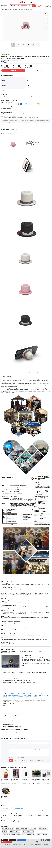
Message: (6, 749)
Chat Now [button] (39, 70)
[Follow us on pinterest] (49, 839)
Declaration (39, 844)
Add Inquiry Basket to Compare (26, 49)
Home (2, 9)
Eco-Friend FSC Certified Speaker (7, 813)
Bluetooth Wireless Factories (7, 828)
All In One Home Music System (19, 815)
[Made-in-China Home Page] (26, 2)
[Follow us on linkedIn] (37, 841)
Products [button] (13, 5)
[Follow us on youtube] (47, 839)
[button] (2, 2)
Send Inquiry (13, 70)
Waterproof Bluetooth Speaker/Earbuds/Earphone (26, 696)
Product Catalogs (19, 808)
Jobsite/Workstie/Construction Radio (38, 695)
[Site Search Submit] (34, 5)
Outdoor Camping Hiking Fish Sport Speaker (12, 695)
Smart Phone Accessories (32, 693)
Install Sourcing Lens (7, 841)
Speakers (3, 815)
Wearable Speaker (29, 810)
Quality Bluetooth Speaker (15, 831)
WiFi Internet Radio (26, 695)
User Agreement (33, 844)
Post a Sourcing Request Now (36, 760)
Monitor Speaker (32, 828)
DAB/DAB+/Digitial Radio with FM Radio (18, 693)
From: (7, 743)
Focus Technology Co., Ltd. (17, 844)
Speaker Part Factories (43, 828)
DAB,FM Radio (29, 813)
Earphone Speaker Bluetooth (28, 831)
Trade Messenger (21, 839)
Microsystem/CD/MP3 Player (30, 698)
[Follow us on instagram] (45, 839)
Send (11, 760)
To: (7, 746)
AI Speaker (16, 810)
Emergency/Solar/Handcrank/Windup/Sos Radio (13, 698)
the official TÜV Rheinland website (38, 651)
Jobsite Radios (41, 813)
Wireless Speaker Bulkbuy (42, 834)
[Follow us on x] (43, 839)
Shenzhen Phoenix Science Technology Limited (13, 60)
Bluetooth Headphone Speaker (28, 834)
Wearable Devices (18, 9)
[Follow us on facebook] (41, 839)
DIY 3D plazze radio (17, 813)
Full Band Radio (4, 810)
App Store (4, 839)
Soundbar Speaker (42, 693)
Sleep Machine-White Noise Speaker (44, 810)
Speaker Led (4, 831)
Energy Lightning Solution (43, 815)
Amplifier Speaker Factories (21, 828)
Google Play (12, 839)
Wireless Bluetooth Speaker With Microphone (11, 834)
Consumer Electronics (9, 9)
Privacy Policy (45, 844)
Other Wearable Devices (27, 9)
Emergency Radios (29, 815)
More (2, 836)
